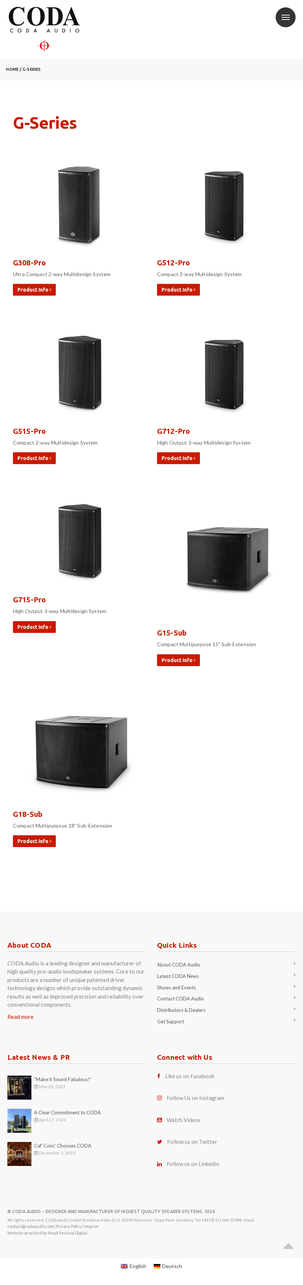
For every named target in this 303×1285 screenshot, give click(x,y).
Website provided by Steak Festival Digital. (47, 1232)
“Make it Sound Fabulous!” (62, 1079)
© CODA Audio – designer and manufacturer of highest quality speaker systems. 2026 (111, 1211)
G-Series (32, 69)
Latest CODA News (178, 976)
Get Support (170, 1021)
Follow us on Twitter (192, 1141)
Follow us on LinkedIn (193, 1163)
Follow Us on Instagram (195, 1097)
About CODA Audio (178, 965)
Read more (20, 1016)
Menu (286, 17)
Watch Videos (184, 1120)
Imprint (91, 1226)
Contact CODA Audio (180, 999)
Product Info (33, 290)
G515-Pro (29, 431)
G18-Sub (27, 814)
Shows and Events (176, 987)
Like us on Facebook (189, 1076)
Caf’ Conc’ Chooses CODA (62, 1146)
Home (12, 69)
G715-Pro (29, 599)
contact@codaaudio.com (30, 1226)
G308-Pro (29, 262)
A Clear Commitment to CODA (67, 1112)
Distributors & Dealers (181, 1010)
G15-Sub (172, 632)
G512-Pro (173, 262)
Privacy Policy (69, 1226)
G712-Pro (173, 431)
